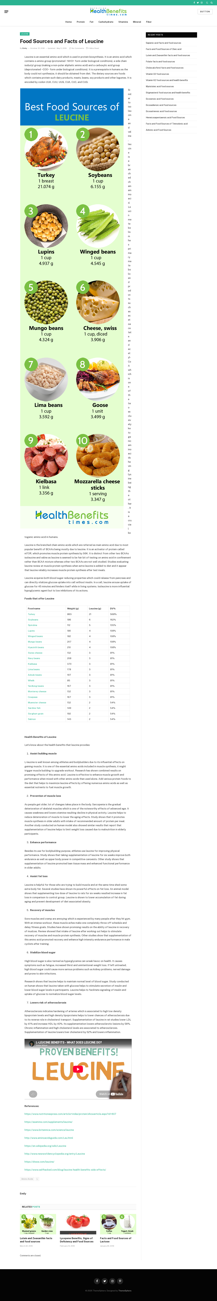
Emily (24, 48)
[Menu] (6, 11)
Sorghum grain (35, 713)
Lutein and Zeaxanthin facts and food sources (36, 1240)
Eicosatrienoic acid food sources (161, 111)
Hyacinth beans (36, 647)
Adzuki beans (35, 674)
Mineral (137, 22)
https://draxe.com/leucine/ (39, 1161)
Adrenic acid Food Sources (158, 130)
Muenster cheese (37, 702)
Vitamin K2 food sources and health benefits (167, 80)
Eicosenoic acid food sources (160, 99)
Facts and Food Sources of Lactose (115, 1240)
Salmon (32, 719)
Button (205, 12)
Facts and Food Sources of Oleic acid (163, 49)
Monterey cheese (37, 691)
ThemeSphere (124, 1291)
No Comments (78, 48)
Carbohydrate (105, 22)
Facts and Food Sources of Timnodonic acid (167, 124)
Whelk (31, 680)
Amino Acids (27, 1179)
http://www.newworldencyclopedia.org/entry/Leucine (55, 1153)
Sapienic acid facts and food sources (163, 43)
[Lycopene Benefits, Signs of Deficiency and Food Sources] (78, 1224)
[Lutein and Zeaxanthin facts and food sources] (38, 1224)
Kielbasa (32, 663)
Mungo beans (35, 641)
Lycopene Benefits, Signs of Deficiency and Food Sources (76, 1240)
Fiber (149, 22)
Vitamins (123, 22)
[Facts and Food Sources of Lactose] (118, 1224)
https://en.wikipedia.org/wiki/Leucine (45, 1145)
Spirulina (32, 625)
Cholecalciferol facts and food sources (164, 68)
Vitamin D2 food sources (157, 74)
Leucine (24, 34)
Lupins (31, 630)
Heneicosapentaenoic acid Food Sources (165, 117)
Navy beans (34, 658)
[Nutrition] (108, 11)
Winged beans (35, 636)
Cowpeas (32, 697)
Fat (91, 22)
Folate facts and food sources (160, 61)
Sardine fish (34, 708)
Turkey (31, 614)
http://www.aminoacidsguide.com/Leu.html (49, 1137)
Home (68, 22)
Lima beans (34, 669)
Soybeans (33, 619)
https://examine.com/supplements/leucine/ (48, 1121)
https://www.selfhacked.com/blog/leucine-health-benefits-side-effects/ (65, 1169)
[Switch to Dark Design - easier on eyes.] (207, 3)
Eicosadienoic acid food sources (161, 105)
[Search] (211, 2)
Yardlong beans (36, 686)
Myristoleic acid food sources (160, 86)
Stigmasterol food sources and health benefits (168, 92)
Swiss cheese (35, 652)
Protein (81, 22)
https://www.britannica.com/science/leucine (49, 1129)
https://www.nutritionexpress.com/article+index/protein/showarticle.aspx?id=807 (70, 1113)
